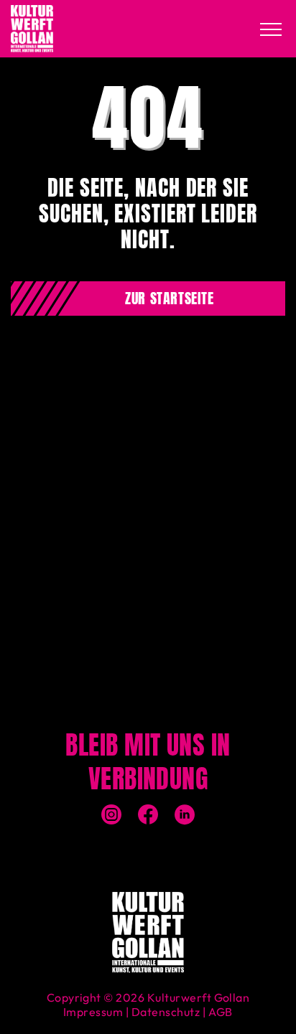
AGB (220, 1012)
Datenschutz (165, 1012)
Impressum (93, 1012)
